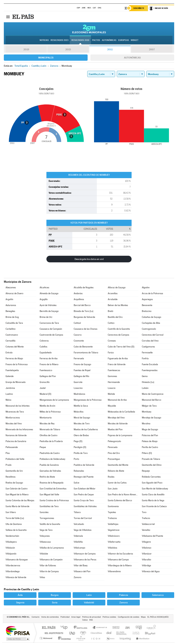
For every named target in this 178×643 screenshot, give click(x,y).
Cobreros (44, 340)
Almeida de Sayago (49, 293)
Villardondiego (13, 571)
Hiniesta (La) (148, 382)
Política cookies (109, 617)
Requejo (146, 471)
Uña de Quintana (14, 524)
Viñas (42, 577)
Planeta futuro (134, 633)
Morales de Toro (82, 423)
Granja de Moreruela (16, 382)
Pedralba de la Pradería (51, 441)
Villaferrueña (114, 542)
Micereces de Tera (15, 411)
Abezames (11, 287)
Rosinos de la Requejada (51, 482)
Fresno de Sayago (82, 364)
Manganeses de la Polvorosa (88, 400)
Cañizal (77, 323)
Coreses (112, 340)
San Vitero (11, 512)
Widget (134, 40)
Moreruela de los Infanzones (19, 429)
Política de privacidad (91, 617)
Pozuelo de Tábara (151, 459)
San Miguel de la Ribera (17, 494)
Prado (8, 465)
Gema (145, 376)
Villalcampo (79, 547)
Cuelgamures (148, 346)
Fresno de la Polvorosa (17, 364)
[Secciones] (8, 17)
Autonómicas (132, 57)
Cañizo (111, 323)
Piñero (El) (147, 453)
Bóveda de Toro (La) (83, 311)
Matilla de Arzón (47, 405)
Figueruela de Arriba (118, 358)
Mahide (111, 394)
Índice (85, 620)
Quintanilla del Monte (118, 465)
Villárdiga (146, 565)
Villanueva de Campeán (51, 559)
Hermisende (114, 382)
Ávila (20, 595)
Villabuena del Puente (152, 536)
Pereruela (113, 447)
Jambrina (10, 388)
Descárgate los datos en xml (89, 259)
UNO (72, 633)
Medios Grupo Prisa (17, 639)
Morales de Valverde (118, 423)
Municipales (45, 57)
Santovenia (113, 506)
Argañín (9, 299)
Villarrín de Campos (49, 571)
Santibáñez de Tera (49, 506)
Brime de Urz (46, 317)
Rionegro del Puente (84, 476)
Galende (10, 376)
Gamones (112, 376)
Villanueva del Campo (118, 559)
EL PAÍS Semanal (121, 633)
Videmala (78, 536)
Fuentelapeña (12, 370)
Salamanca (158, 595)
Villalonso (146, 547)
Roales (111, 476)
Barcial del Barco (82, 305)
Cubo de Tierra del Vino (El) (121, 346)
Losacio (111, 388)
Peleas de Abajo (149, 441)
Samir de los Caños (117, 482)
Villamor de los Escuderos (120, 553)
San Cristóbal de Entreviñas (53, 488)
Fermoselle (147, 352)
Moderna (63, 638)
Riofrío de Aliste (47, 476)
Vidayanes (45, 536)
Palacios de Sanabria (16, 441)
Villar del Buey (81, 565)
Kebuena (147, 633)
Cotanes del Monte (15, 346)
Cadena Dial (109, 633)
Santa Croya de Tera (84, 500)
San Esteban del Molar (84, 488)
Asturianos (11, 305)
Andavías (78, 293)
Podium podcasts (81, 638)
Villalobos (112, 547)
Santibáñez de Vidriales (85, 506)
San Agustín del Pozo (152, 482)
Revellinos (10, 476)
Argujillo (44, 299)
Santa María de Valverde (17, 506)
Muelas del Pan (115, 429)
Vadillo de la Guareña (50, 524)
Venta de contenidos (50, 617)
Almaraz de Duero (14, 293)
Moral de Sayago (82, 417)
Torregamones (47, 518)
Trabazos (112, 518)
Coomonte (79, 340)
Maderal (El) (45, 394)
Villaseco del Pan (82, 571)
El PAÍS (48, 628)
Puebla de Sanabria (49, 465)
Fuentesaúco (46, 370)
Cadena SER (115, 628)
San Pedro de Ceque (84, 494)
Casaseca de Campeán (51, 329)
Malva (8, 400)
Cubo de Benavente (83, 346)
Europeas (123, 40)
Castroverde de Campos (51, 335)
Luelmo (9, 394)
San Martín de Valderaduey (155, 488)
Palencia (123, 595)
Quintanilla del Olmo (151, 465)
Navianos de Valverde (16, 435)
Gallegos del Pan (48, 376)
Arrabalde (113, 299)
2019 (26, 49)
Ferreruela (79, 358)
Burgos (54, 595)
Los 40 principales (65, 628)
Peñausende (12, 447)
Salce (76, 482)
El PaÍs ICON (96, 638)
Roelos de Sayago (14, 482)
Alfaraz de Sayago (117, 287)
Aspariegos (147, 299)
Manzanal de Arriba (117, 400)
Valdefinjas (113, 524)
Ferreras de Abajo (14, 358)
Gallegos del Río (81, 376)
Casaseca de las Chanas (85, 329)
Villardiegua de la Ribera (120, 565)
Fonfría (145, 358)
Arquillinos (79, 299)
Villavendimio (114, 571)
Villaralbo (146, 559)
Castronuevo (12, 335)
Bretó (110, 311)
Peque (43, 447)
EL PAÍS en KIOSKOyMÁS (157, 617)
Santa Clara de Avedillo (153, 494)
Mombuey (146, 411)
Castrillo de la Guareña (119, 329)
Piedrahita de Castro (50, 453)
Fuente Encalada (150, 364)
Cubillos (43, 346)
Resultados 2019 (80, 40)
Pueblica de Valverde (84, 465)
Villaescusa (45, 542)
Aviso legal (75, 617)
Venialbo (146, 530)
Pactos (96, 40)
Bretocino (146, 311)
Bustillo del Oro (115, 317)
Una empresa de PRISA (17, 631)
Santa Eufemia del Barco (120, 500)
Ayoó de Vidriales (48, 305)
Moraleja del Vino (116, 417)
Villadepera (11, 542)
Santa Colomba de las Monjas (20, 500)
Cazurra (78, 335)
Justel (43, 388)
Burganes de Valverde (84, 317)
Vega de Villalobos (82, 530)
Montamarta (46, 417)
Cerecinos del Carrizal (152, 335)
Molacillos (78, 411)
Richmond (46, 638)
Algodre (145, 287)
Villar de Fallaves (48, 565)
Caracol (150, 628)
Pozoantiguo (114, 459)
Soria (54, 602)
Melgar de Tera (149, 405)
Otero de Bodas (81, 435)
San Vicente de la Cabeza (154, 506)
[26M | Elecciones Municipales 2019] (89, 28)
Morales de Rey (47, 423)
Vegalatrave (113, 530)
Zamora (77, 577)
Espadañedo (46, 352)
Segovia (20, 602)
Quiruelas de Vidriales (50, 471)
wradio (82, 633)
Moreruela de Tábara (50, 429)
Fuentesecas (114, 370)
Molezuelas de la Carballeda (121, 411)
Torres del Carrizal (83, 518)
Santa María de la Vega (153, 500)
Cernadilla (10, 340)
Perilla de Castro (150, 447)
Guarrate (78, 382)
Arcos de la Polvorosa (152, 293)
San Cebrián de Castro (16, 488)
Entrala (9, 352)
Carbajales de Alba (151, 323)
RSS (91, 620)
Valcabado (79, 524)
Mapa (143, 617)
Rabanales (79, 471)
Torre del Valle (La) (15, 518)
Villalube (44, 553)
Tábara (77, 512)
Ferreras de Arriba (49, 358)
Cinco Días (96, 633)
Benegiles (10, 311)
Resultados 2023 (59, 40)
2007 (152, 49)
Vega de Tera (46, 530)
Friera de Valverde (117, 364)
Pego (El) (78, 441)
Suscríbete (138, 8)
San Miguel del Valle (49, 494)
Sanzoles (44, 512)
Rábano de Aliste (116, 471)
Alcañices (44, 287)
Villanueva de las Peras (85, 559)
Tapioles (112, 512)
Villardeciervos (13, 565)
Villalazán (10, 547)
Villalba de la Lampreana (52, 547)
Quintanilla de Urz (14, 471)
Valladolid (89, 602)
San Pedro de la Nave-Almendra (123, 494)
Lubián (145, 388)
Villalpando (11, 553)
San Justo (113, 488)
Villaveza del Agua (151, 571)
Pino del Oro (114, 453)
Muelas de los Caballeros (86, 429)
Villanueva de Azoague (17, 559)
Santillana (81, 628)
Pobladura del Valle (15, 459)
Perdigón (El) (80, 447)
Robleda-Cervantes (151, 476)
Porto (76, 459)
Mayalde (112, 405)
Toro (144, 512)
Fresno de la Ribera (49, 364)
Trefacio (146, 518)
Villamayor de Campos (85, 553)
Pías (8, 453)
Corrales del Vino (150, 340)
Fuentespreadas (149, 370)
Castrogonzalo (149, 329)
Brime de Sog (12, 317)
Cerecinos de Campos (118, 335)
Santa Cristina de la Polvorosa (54, 500)
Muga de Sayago (150, 429)
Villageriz (146, 542)
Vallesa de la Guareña (16, 530)
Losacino (78, 388)
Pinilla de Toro (81, 453)
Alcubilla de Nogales (84, 287)
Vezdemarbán (12, 536)
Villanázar (147, 553)
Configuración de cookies (128, 617)
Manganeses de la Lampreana (54, 400)
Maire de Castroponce (152, 394)
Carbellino (10, 329)
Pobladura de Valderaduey (52, 459)
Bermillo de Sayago (49, 311)
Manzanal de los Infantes (18, 405)
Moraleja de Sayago (151, 417)
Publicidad (65, 617)
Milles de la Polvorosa (50, 411)
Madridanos (79, 394)
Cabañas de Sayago (151, 317)
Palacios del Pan (150, 435)
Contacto (35, 617)
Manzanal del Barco (151, 400)
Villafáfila (78, 542)
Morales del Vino (14, 423)
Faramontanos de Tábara (86, 352)
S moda (110, 638)
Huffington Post (53, 633)
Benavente (147, 305)
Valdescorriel (148, 524)
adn (137, 628)
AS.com (126, 628)
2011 (110, 49)
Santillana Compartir (100, 628)
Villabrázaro (114, 536)
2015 (68, 49)
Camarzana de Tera (49, 323)
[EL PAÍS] (23, 17)
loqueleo (125, 638)
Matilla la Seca (81, 405)
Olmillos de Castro (48, 435)
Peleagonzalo (114, 441)
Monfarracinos (13, 417)
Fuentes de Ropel (82, 370)
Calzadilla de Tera (14, 323)
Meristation (142, 638)
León (89, 595)
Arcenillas (113, 293)
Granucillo (45, 382)
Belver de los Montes (118, 305)
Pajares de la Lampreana (120, 435)
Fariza (111, 352)
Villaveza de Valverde (16, 577)
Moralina (146, 423)
